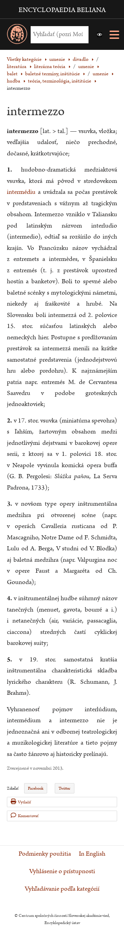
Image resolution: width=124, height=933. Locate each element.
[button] (99, 34)
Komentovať (28, 816)
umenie (86, 66)
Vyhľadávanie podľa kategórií (62, 889)
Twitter (64, 788)
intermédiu (21, 192)
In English (92, 853)
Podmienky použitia (45, 853)
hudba (13, 81)
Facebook (35, 788)
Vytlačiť (24, 802)
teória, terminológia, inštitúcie (59, 81)
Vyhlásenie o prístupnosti (62, 871)
